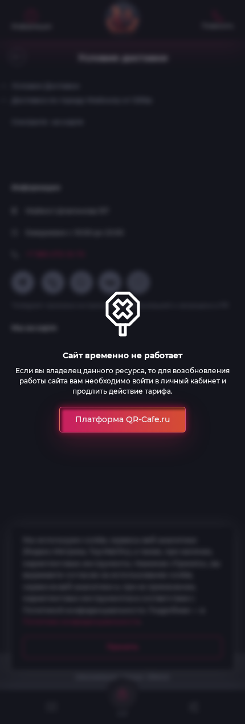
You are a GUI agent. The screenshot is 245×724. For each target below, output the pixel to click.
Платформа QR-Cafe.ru (122, 419)
